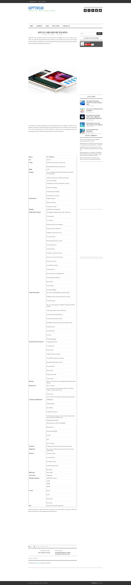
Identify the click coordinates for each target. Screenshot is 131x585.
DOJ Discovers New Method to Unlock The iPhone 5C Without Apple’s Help (63, 553)
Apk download (84, 152)
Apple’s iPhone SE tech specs (44, 552)
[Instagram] (100, 10)
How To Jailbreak (41, 1)
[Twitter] (85, 10)
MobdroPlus (83, 147)
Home (31, 26)
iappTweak (36, 8)
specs (44, 546)
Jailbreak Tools (33, 1)
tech (47, 546)
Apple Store (55, 26)
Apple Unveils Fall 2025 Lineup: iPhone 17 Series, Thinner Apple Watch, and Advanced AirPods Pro (94, 116)
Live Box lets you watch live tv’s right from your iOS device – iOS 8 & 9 (91, 149)
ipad (42, 546)
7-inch (36, 546)
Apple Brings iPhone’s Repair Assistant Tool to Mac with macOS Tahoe (94, 102)
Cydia (47, 26)
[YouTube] (96, 10)
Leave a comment (59, 34)
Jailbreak (39, 26)
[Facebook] (89, 10)
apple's (39, 546)
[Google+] (92, 10)
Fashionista (94, 583)
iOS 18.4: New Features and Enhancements (92, 130)
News (31, 546)
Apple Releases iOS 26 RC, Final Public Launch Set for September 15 (94, 124)
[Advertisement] (75, 17)
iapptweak (52, 34)
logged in (37, 563)
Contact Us (66, 26)
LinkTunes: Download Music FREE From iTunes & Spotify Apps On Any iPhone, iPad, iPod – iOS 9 (91, 154)
